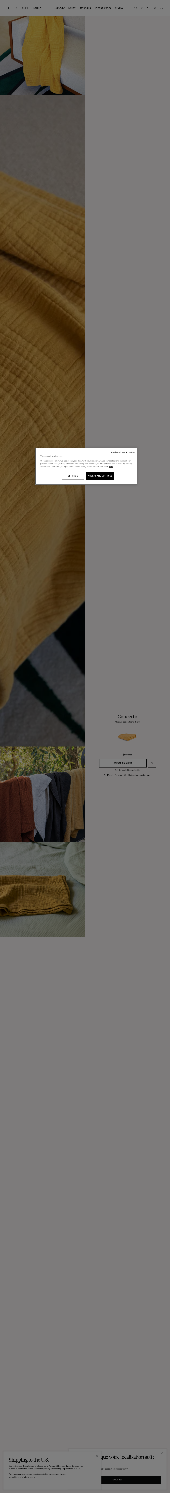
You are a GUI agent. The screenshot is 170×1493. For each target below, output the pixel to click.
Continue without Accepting (123, 452)
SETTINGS (73, 476)
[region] (86, 466)
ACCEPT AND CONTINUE (100, 476)
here (111, 466)
